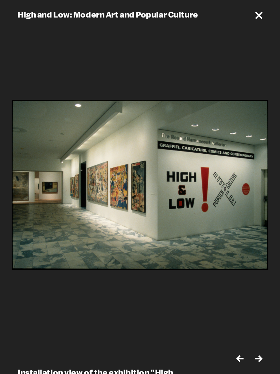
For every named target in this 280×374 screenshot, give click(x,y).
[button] (258, 15)
